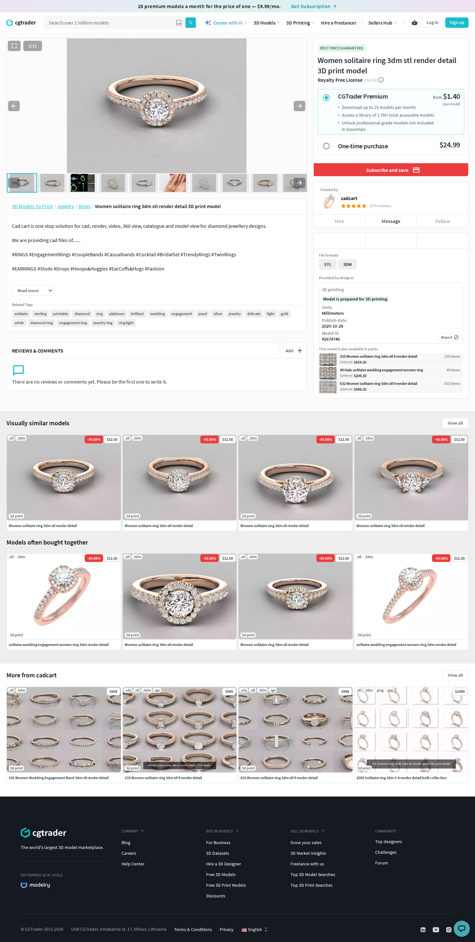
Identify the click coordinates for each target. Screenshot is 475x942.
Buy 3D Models (219, 831)
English (251, 929)
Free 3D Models (221, 874)
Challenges (385, 852)
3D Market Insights (308, 853)
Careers (128, 853)
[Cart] (414, 22)
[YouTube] (436, 929)
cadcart (349, 198)
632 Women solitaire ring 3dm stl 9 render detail (279, 777)
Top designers (388, 841)
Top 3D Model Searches (312, 874)
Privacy (227, 929)
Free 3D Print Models (226, 885)
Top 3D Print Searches (311, 885)
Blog (125, 842)
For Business (218, 842)
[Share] (442, 241)
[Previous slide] (14, 106)
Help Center (132, 864)
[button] (179, 22)
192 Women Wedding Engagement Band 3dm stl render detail (59, 777)
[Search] (190, 22)
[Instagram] (449, 929)
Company (129, 831)
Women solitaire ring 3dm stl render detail (159, 644)
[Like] (339, 241)
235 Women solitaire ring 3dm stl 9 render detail (163, 777)
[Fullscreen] (14, 46)
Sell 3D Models (304, 831)
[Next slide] (299, 106)
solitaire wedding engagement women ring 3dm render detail (59, 644)
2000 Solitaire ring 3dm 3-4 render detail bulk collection (401, 777)
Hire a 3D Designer (223, 864)
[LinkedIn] (423, 929)
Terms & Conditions (193, 929)
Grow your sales (306, 842)
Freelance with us (307, 864)
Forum (381, 863)
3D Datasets (217, 853)
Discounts (215, 896)
